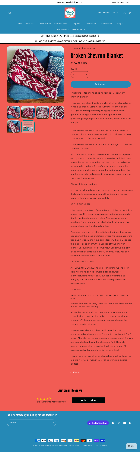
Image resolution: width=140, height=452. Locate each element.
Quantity (74, 69)
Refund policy (74, 445)
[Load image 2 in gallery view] (27, 112)
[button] (10, 13)
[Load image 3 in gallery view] (42, 112)
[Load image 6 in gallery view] (27, 126)
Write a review (88, 400)
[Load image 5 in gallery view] (13, 126)
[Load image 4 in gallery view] (57, 112)
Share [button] (76, 372)
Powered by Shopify (59, 445)
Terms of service (101, 445)
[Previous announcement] (8, 36)
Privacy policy (87, 445)
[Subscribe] (53, 423)
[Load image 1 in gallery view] (13, 112)
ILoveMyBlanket (45, 445)
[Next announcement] (132, 36)
